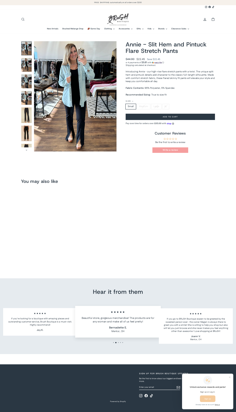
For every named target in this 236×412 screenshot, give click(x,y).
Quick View (44, 249)
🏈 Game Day (93, 28)
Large (156, 106)
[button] (170, 62)
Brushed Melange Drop (72, 28)
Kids (150, 28)
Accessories (124, 28)
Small (131, 106)
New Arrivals (52, 28)
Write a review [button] (170, 150)
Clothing (108, 28)
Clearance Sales (179, 28)
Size (129, 101)
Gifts (139, 28)
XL (165, 106)
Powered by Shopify (118, 401)
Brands (161, 28)
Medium (143, 106)
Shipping (130, 65)
